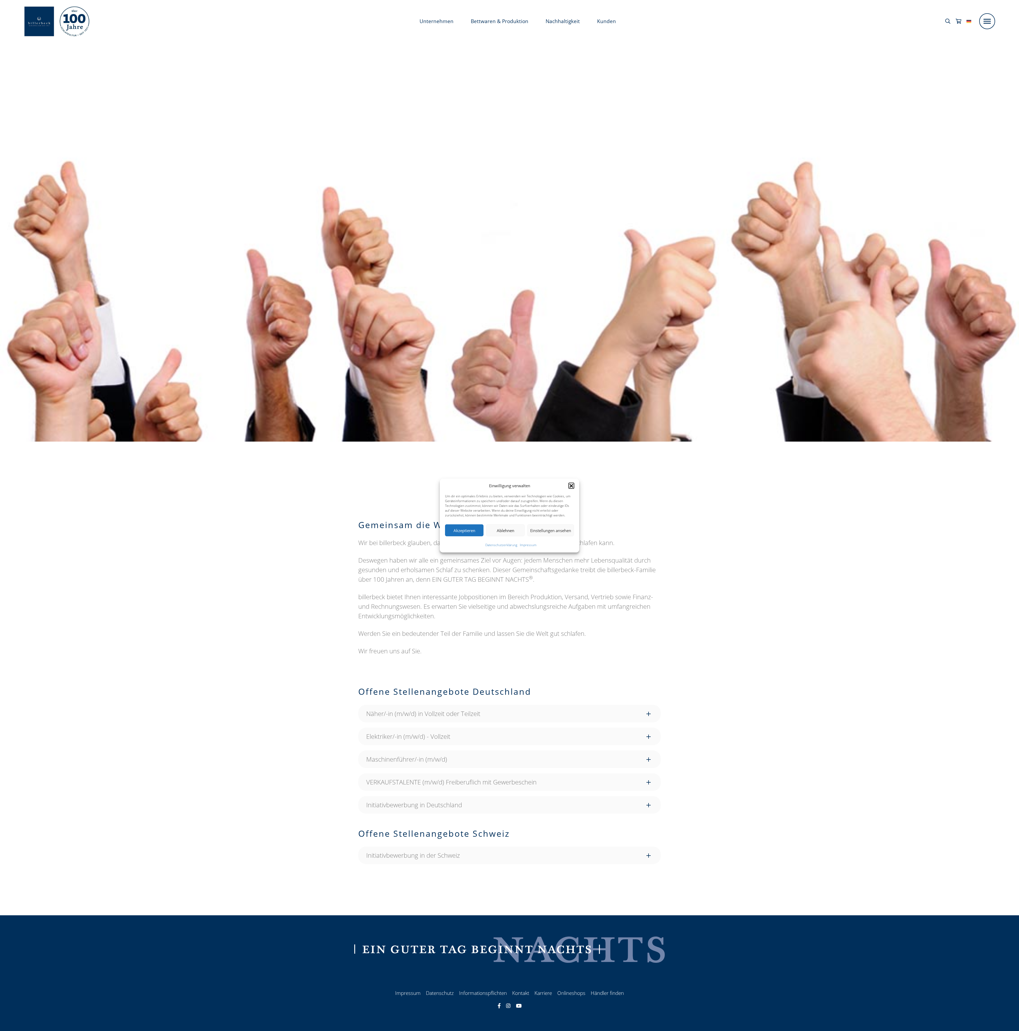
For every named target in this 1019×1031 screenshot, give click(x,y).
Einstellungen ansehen (550, 530)
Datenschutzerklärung (501, 545)
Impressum (528, 545)
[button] (571, 485)
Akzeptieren (464, 530)
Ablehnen (505, 530)
